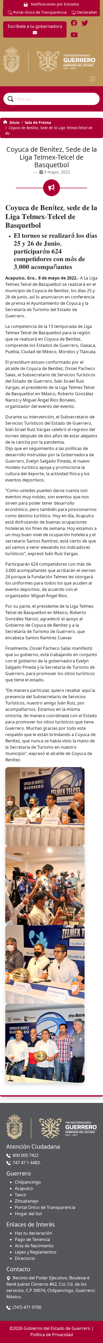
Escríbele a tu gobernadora (35, 26)
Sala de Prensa (38, 122)
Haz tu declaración (33, 1233)
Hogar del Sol (28, 1214)
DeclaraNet (86, 12)
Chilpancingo (28, 1182)
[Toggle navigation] (92, 79)
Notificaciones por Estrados (54, 4)
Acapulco (24, 1188)
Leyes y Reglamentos (36, 1252)
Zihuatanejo (27, 1201)
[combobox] (51, 99)
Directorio (25, 1258)
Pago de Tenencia (32, 1239)
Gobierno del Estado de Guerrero (57, 1328)
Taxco (20, 1195)
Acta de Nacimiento (34, 1246)
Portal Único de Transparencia (39, 12)
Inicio (13, 122)
